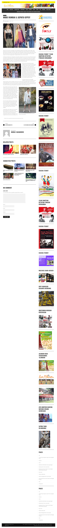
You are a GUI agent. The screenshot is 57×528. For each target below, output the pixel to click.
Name (4, 204)
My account (40, 472)
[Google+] (49, 2)
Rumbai (19, 118)
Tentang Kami (41, 483)
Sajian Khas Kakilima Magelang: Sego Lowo (19, 171)
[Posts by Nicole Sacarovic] (3, 21)
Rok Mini (13, 118)
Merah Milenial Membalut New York (8, 154)
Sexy (20, 118)
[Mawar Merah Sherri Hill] (27, 149)
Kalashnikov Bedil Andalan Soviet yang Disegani (45, 464)
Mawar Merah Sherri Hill (24, 154)
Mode (11, 118)
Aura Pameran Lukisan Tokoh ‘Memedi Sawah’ (30, 171)
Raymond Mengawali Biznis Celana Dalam (45, 476)
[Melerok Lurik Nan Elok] (7, 176)
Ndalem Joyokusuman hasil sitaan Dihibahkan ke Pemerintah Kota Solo (31, 180)
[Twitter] (51, 2)
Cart (39, 455)
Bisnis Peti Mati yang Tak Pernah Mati (8, 171)
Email (4, 208)
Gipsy (9, 118)
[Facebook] (48, 2)
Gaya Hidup (4, 15)
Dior (6, 118)
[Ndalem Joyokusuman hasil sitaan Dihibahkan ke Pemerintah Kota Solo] (29, 176)
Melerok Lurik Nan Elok (6, 179)
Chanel (5, 118)
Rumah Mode (16, 118)
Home (40, 462)
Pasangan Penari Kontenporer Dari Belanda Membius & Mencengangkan (19, 174)
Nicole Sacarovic (7, 21)
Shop (39, 481)
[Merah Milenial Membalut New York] (9, 149)
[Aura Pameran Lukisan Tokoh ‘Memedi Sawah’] (29, 166)
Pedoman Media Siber (42, 474)
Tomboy (22, 118)
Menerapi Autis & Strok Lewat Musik (44, 466)
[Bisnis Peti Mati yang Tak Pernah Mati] (7, 166)
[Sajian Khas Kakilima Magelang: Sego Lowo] (18, 166)
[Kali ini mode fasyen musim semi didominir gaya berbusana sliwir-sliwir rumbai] (19, 35)
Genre (8, 118)
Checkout (40, 460)
